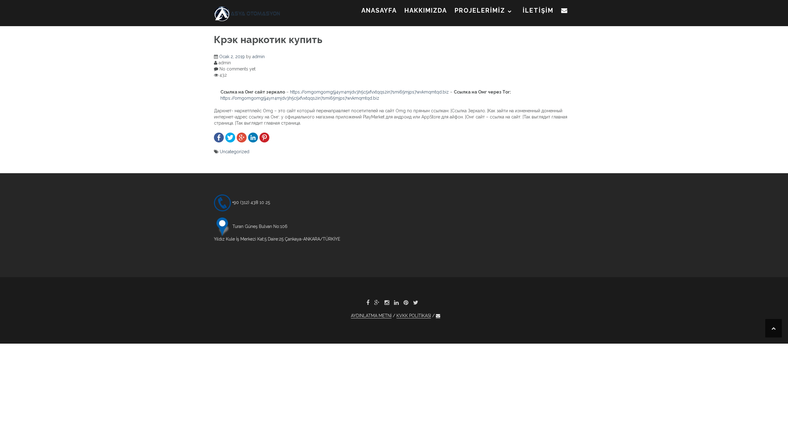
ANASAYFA (379, 10)
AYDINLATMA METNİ (371, 315)
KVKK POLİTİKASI (413, 315)
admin (258, 56)
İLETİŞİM (538, 10)
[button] (564, 11)
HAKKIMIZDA (425, 10)
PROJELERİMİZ (480, 10)
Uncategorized (234, 151)
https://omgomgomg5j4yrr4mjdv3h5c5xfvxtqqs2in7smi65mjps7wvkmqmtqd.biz (369, 92)
